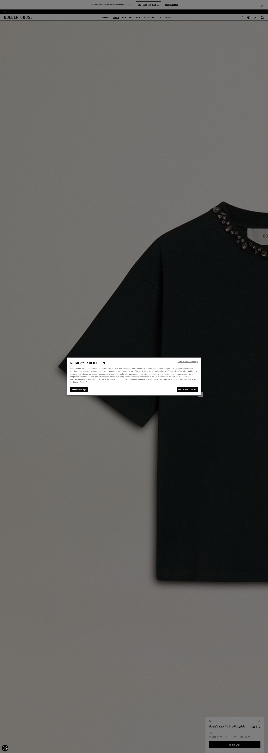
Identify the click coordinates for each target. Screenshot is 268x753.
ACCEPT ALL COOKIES (187, 389)
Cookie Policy (85, 382)
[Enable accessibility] (5, 748)
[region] (134, 376)
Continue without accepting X (188, 362)
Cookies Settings (79, 389)
